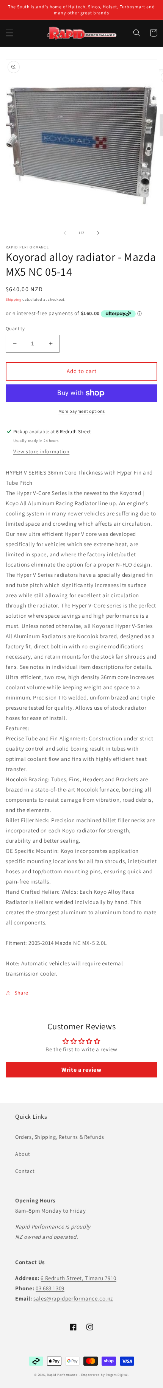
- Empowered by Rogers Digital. (104, 1374)
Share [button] (21, 992)
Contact (24, 1171)
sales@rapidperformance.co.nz (73, 1298)
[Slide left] (64, 233)
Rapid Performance (62, 1374)
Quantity (15, 328)
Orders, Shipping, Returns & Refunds (59, 1137)
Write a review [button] (81, 1070)
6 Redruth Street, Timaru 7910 (78, 1278)
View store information (41, 451)
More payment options (81, 411)
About (22, 1154)
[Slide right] (98, 233)
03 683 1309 (50, 1288)
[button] (9, 33)
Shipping (14, 299)
